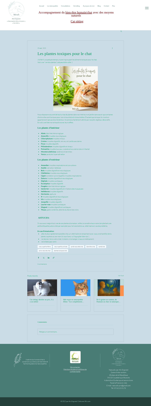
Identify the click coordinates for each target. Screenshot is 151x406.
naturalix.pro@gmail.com (121, 385)
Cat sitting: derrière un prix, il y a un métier (42, 300)
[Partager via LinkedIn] (49, 258)
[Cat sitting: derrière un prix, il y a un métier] (42, 287)
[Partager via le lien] (54, 258)
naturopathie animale (60, 246)
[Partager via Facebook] (38, 258)
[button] (147, 8)
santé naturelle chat (77, 246)
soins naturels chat (44, 250)
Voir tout (121, 275)
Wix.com (87, 401)
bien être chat (90, 246)
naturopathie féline (45, 246)
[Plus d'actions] (112, 48)
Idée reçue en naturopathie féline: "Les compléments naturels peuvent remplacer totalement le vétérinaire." (73, 300)
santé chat (102, 246)
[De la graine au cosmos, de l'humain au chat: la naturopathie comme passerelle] (109, 287)
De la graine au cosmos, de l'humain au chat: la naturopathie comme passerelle (108, 300)
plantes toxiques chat (60, 250)
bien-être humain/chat (78, 12)
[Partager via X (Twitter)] (43, 258)
